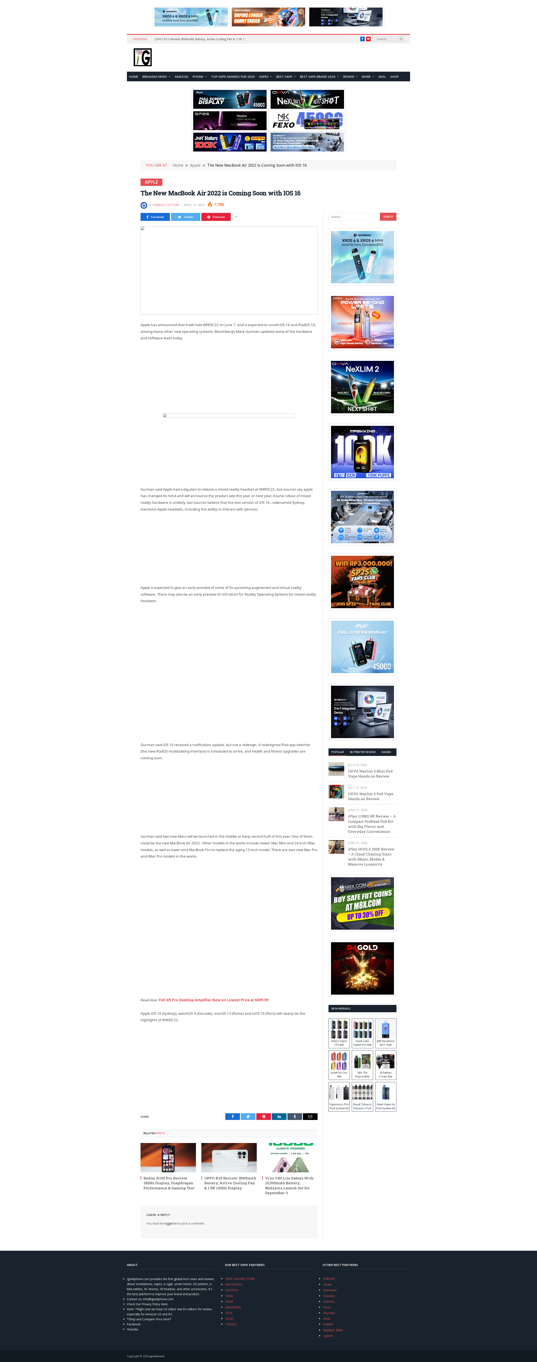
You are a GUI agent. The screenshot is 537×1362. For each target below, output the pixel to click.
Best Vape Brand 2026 (317, 76)
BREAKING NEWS (154, 76)
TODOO (231, 1324)
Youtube (132, 1329)
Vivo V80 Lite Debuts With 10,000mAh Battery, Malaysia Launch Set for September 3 (202, 39)
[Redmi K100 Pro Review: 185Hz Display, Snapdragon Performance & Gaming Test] (168, 1157)
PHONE (198, 76)
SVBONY (329, 1279)
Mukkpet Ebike (333, 1330)
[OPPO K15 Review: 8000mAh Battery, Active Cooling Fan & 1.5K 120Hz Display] (229, 1157)
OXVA (229, 1296)
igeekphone (157, 1356)
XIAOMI (386, 752)
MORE (366, 76)
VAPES (263, 76)
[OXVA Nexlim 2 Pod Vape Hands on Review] (336, 791)
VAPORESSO (233, 1284)
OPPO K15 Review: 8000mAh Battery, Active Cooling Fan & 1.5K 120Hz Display (230, 1183)
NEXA (229, 1302)
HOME (133, 76)
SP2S (228, 1313)
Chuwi (327, 1284)
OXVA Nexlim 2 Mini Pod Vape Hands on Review (370, 774)
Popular (337, 752)
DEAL (382, 76)
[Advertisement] (229, 377)
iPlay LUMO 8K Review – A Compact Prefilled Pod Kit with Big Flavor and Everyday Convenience (372, 824)
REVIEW (348, 76)
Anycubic (329, 1313)
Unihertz (329, 1302)
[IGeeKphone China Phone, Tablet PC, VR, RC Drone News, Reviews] (142, 57)
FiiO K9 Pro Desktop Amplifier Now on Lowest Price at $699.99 (213, 1000)
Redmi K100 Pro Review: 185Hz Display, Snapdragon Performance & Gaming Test (168, 1183)
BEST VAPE (284, 76)
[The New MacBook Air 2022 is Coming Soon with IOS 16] (229, 270)
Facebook (133, 1324)
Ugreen (328, 1336)
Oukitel (328, 1324)
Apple (151, 182)
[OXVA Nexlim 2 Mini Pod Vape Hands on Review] (336, 769)
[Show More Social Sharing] (236, 217)
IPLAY (229, 1319)
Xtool (326, 1319)
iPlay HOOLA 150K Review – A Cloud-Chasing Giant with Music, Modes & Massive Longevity (371, 857)
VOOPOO (231, 1290)
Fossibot (329, 1296)
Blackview (330, 1290)
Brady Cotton (166, 205)
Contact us (134, 1299)
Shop (394, 76)
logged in (170, 1223)
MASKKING (233, 1307)
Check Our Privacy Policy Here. (147, 1304)
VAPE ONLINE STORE (240, 1279)
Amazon (181, 76)
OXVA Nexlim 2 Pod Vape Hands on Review (370, 796)
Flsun (326, 1307)
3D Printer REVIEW (362, 752)
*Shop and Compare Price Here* (149, 1319)
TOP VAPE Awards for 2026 (233, 76)
